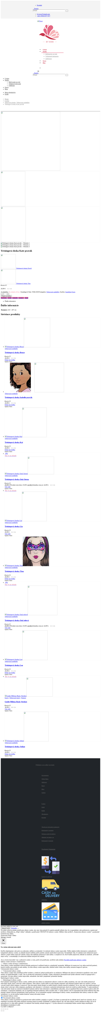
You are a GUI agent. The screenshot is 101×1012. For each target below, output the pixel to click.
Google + (21, 298)
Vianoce (23, 698)
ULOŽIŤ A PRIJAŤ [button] (7, 1007)
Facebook (4, 298)
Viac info (7, 487)
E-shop (45, 49)
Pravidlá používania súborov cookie (75, 960)
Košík (6, 94)
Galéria (43, 792)
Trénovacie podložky (52, 292)
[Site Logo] (40, 21)
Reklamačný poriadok (47, 830)
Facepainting (45, 775)
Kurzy (44, 61)
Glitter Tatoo (45, 779)
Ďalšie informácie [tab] (10, 301)
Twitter (9, 298)
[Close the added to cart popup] (18, 928)
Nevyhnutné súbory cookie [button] (9, 996)
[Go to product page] (52, 333)
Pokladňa (14, 928)
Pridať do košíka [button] (10, 360)
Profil (43, 807)
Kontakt (44, 817)
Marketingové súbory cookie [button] (10, 978)
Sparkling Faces (70, 292)
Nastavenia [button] (4, 935)
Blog (44, 63)
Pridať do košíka (6, 296)
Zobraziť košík (6, 928)
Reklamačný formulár (47, 841)
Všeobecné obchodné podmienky (50, 827)
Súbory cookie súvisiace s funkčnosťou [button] (13, 961)
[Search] (66, 11)
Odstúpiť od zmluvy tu (48, 837)
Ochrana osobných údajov (49, 834)
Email (26, 298)
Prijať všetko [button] (12, 935)
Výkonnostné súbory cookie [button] (9, 969)
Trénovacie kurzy (14, 698)
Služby (45, 51)
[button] (35, 8)
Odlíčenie (48, 59)
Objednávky (45, 814)
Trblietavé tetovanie (51, 56)
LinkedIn (15, 298)
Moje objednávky (10, 92)
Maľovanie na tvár (51, 54)
